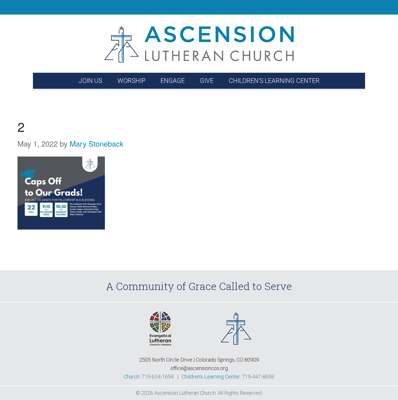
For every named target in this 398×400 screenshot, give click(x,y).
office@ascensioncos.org (199, 368)
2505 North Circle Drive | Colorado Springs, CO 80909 (199, 360)
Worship (131, 80)
